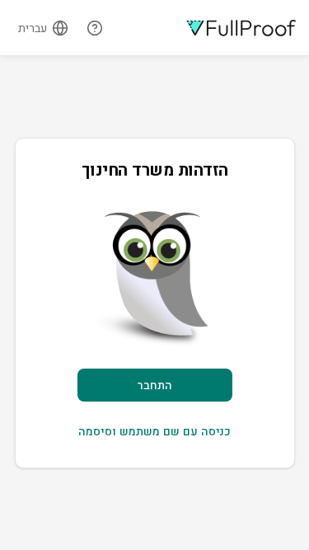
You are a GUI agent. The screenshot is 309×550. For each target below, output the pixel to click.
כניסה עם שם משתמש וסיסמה (154, 431)
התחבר (154, 385)
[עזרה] (95, 28)
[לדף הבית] (241, 28)
